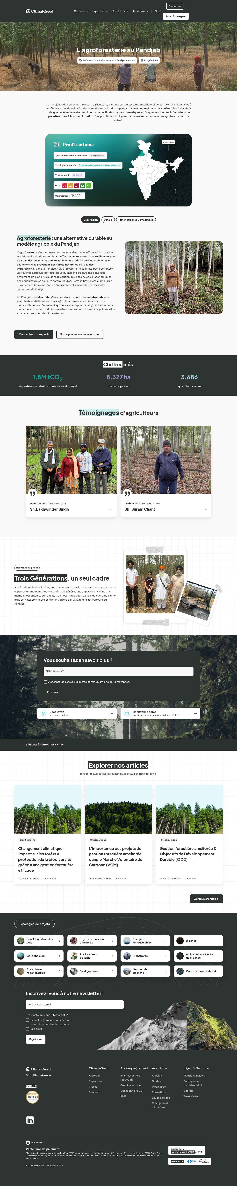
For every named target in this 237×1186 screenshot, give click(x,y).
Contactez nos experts (34, 334)
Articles (157, 1075)
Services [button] (79, 11)
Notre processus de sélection (79, 334)
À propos (94, 1075)
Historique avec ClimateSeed (136, 219)
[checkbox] (75, 1024)
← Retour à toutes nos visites (45, 744)
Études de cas (161, 1097)
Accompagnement (134, 1068)
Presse (93, 1086)
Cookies (189, 1090)
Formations (159, 1092)
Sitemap (94, 1092)
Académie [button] (139, 11)
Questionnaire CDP (132, 1090)
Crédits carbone (130, 1085)
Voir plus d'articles (206, 898)
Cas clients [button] (118, 11)
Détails (108, 219)
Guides (156, 1081)
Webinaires (159, 1086)
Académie (159, 1068)
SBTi (123, 1096)
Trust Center (192, 1096)
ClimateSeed (98, 1068)
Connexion (175, 6)
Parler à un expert (175, 16)
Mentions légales (194, 1075)
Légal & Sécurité (196, 1068)
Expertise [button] (98, 11)
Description (91, 219)
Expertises (95, 1081)
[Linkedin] (30, 1120)
